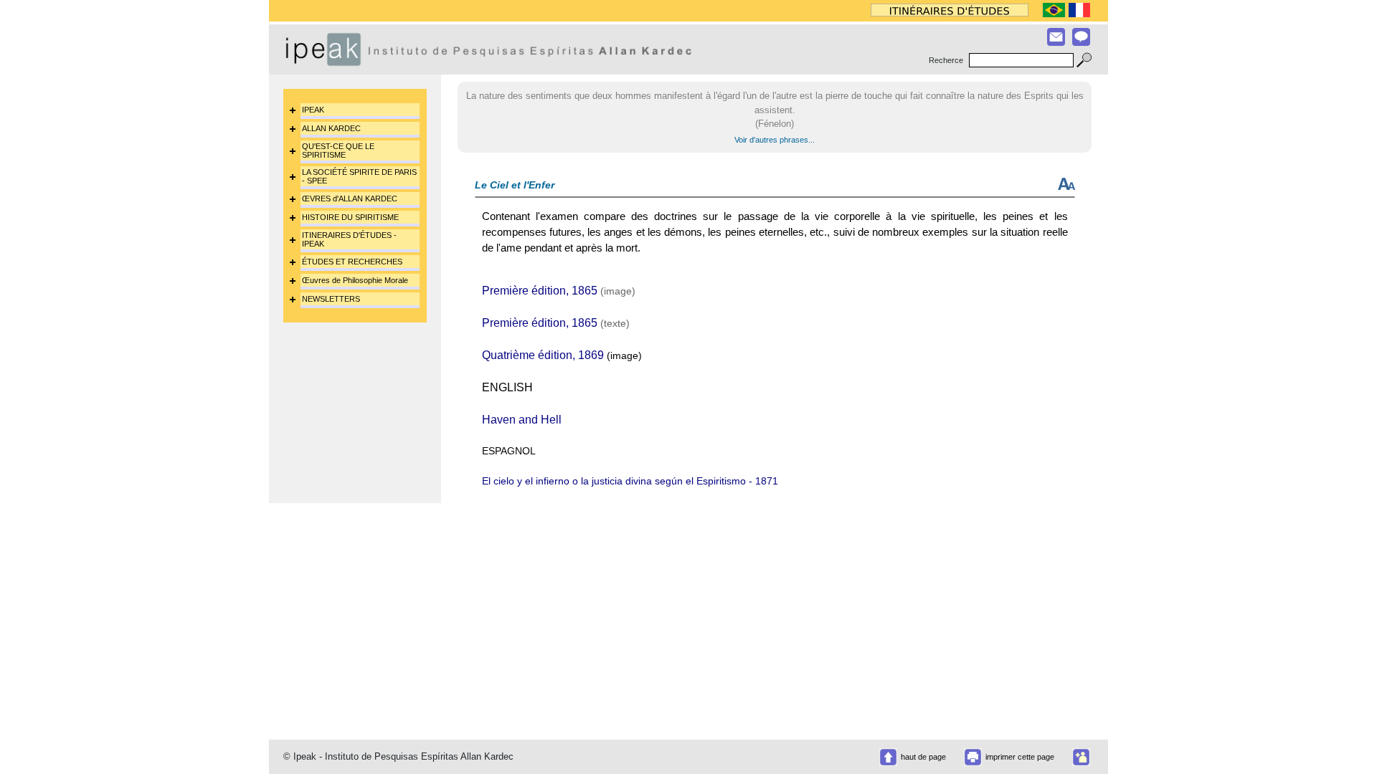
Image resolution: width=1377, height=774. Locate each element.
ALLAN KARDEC (331, 128)
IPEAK (313, 109)
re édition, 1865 (558, 291)
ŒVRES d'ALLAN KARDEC (349, 198)
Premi (497, 291)
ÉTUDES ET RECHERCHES (352, 261)
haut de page (923, 756)
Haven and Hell (522, 420)
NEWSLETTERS (331, 299)
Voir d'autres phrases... (774, 139)
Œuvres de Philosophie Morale (355, 280)
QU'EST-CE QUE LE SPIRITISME (338, 150)
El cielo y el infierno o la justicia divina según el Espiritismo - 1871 (630, 481)
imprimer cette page (1019, 756)
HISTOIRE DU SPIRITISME (350, 217)
